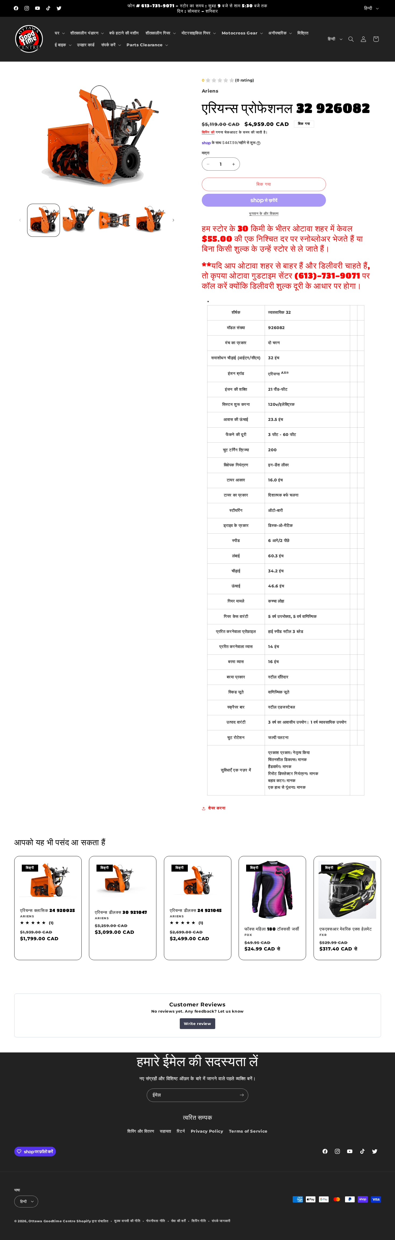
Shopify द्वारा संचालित (92, 1221)
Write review (197, 1023)
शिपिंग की (208, 132)
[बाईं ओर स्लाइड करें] (20, 220)
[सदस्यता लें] (242, 1095)
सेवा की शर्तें (178, 1221)
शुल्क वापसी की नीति (127, 1221)
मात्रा (205, 153)
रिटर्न (181, 1131)
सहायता (165, 1131)
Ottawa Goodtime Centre (52, 1221)
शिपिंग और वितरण (140, 1131)
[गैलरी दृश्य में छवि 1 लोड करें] (43, 220)
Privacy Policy (207, 1131)
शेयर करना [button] (216, 808)
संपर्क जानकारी (221, 1221)
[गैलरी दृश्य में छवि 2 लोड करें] (79, 220)
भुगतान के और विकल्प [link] (263, 214)
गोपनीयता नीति (155, 1221)
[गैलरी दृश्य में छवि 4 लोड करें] (149, 220)
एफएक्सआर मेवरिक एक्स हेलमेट (345, 928)
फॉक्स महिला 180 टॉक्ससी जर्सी (272, 928)
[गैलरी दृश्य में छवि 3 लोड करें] (114, 220)
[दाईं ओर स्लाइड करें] (173, 220)
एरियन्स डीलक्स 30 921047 (121, 912)
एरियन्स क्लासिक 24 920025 (47, 910)
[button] (59, 33)
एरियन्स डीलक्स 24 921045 (196, 910)
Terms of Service (248, 1131)
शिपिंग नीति (199, 1221)
